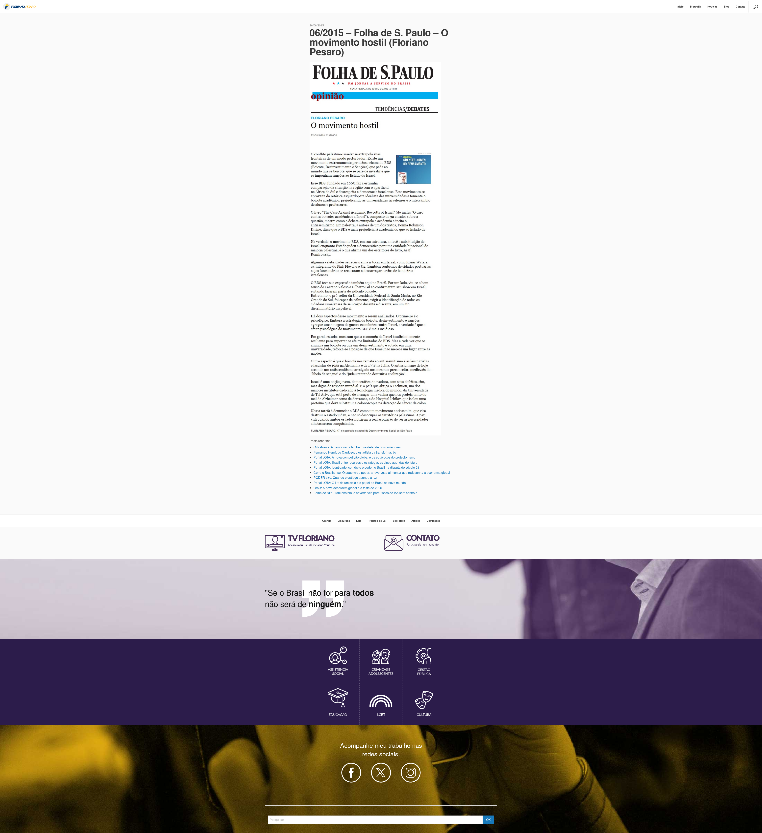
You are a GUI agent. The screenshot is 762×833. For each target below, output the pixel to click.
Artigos (415, 520)
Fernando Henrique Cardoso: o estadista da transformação (355, 452)
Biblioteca (399, 520)
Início (680, 6)
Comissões (433, 520)
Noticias (712, 6)
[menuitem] (680, 7)
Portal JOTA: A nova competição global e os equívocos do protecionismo (364, 457)
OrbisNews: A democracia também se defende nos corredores (357, 447)
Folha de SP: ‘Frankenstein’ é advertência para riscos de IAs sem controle (365, 493)
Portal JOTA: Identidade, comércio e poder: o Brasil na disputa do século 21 (366, 467)
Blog (726, 6)
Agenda (326, 520)
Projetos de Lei (377, 520)
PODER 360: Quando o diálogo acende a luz (345, 477)
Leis (358, 520)
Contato (740, 6)
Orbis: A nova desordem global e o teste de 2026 (348, 488)
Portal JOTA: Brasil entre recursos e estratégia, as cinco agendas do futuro (366, 462)
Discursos (344, 520)
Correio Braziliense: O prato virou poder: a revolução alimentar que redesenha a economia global (382, 472)
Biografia (695, 6)
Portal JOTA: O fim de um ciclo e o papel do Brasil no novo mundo (360, 482)
